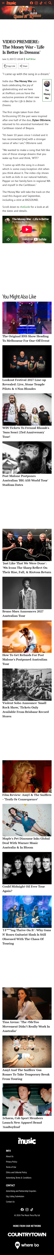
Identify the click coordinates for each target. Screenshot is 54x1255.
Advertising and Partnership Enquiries (21, 1191)
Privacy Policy (11, 1161)
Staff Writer (31, 59)
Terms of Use (11, 1167)
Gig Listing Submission (15, 1196)
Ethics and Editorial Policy (16, 1172)
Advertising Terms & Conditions (18, 1177)
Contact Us (10, 1201)
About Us (9, 1156)
